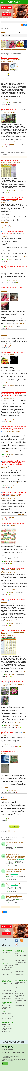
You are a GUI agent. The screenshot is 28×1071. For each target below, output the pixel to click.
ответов (3, 856)
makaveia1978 (20, 847)
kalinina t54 (21, 899)
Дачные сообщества (6, 954)
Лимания (12, 346)
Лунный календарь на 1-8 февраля (13, 568)
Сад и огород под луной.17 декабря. (14, 352)
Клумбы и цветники (15, 682)
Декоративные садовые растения (7, 981)
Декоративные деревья (7, 983)
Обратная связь (6, 1052)
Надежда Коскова (15, 725)
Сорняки (17, 964)
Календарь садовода (7, 967)
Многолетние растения (7, 988)
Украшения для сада (19, 1003)
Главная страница (7, 950)
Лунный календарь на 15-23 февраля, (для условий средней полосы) (14, 493)
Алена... (12, 144)
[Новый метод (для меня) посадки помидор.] (12, 47)
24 (11, 487)
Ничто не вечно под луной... (10, 751)
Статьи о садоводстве (7, 955)
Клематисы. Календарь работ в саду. (14, 681)
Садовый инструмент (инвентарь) (7, 1008)
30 (17, 282)
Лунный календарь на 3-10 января (13, 599)
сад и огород (4, 30)
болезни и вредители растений (14, 162)
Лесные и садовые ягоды (21, 955)
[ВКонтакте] (16, 940)
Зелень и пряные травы (20, 957)
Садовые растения (19, 958)
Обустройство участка (21, 980)
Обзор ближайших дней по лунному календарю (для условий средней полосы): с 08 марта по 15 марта (13, 462)
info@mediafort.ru (10, 1060)
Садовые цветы (5, 987)
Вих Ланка (13, 561)
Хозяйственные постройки (8, 1016)
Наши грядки (13, 200)
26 (8, 347)
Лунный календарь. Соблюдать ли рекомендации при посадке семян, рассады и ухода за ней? (15, 857)
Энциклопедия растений (7, 965)
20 (8, 192)
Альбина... (12, 818)
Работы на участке (6, 1024)
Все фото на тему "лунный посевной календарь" (13, 49)
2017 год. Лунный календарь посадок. (13, 523)
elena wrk (21, 876)
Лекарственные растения (7, 971)
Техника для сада (6, 1005)
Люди (3, 959)
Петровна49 (13, 190)
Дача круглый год (6, 1026)
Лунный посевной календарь (10, 160)
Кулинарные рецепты (7, 1033)
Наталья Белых (14, 744)
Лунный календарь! (8, 797)
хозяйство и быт (11, 61)
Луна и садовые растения (9, 58)
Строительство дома (6, 1013)
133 (12, 563)
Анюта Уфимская (14, 790)
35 (21, 727)
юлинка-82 (12, 385)
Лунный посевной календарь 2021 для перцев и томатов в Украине (13, 198)
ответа (3, 844)
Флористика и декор (6, 998)
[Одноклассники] (21, 940)
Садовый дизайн (19, 998)
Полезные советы (6, 974)
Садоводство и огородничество (19, 951)
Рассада (13, 899)
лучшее (12, 157)
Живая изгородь (18, 991)
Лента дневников (6, 952)
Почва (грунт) (18, 969)
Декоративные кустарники (8, 985)
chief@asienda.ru (5, 1057)
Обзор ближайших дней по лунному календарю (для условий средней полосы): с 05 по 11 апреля (13, 393)
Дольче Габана (13, 280)
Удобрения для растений (20, 968)
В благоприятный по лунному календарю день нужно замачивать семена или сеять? (15, 872)
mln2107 (12, 225)
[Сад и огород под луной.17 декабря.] (20, 47)
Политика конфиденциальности (14, 1053)
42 (20, 792)
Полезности (5, 963)
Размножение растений (20, 962)
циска (12, 326)
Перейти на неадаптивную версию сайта (14, 22)
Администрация (16, 1052)
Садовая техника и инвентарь (7, 1003)
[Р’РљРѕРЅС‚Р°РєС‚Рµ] (24, 25)
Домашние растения (6, 996)
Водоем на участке (19, 987)
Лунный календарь (6, 35)
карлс (18, 888)
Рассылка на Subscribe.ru (16, 944)
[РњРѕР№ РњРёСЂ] (26, 25)
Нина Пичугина (15, 1056)
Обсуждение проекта (19, 1042)
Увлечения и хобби (6, 1031)
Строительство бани (6, 1018)
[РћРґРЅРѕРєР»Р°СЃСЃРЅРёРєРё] (22, 25)
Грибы (16, 966)
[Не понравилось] (5, 103)
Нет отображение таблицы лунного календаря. (14, 843)
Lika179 (12, 102)
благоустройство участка (19, 684)
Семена (12, 876)
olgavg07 (12, 419)
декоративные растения (6, 684)
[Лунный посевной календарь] (5, 47)
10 (10, 625)
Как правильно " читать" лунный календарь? (14, 896)
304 (11, 328)
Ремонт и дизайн (5, 1015)
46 (11, 456)
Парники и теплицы (19, 974)
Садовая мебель (19, 1002)
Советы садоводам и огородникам (11, 59)
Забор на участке (19, 993)
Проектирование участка (20, 1000)
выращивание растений (13, 30)
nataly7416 (19, 862)
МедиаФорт (10, 1049)
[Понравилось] (7, 103)
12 (10, 226)
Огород (16, 953)
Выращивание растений (20, 960)
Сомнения (4, 333)
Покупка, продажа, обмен (8, 972)
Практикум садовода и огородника (11, 396)
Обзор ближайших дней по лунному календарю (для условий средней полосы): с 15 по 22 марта (13, 428)
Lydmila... (13, 674)
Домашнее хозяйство (8, 1022)
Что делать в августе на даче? (11, 109)
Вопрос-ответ (5, 957)
